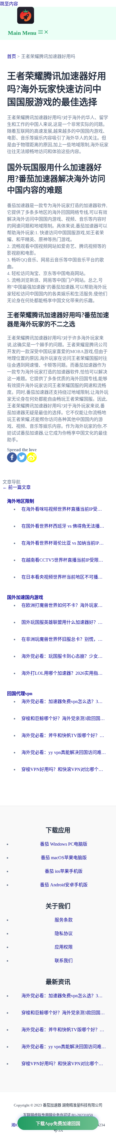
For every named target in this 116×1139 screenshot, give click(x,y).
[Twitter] (22, 457)
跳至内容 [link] (9, 3)
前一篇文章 (17, 487)
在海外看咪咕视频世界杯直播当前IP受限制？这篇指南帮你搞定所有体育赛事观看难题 (63, 509)
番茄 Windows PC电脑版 (63, 844)
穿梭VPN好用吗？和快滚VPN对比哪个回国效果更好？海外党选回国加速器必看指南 (63, 769)
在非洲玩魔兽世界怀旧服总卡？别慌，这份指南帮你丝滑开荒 (63, 639)
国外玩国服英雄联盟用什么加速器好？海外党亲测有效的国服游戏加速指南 (63, 622)
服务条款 (64, 919)
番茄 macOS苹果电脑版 (64, 857)
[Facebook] (12, 457)
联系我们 (64, 960)
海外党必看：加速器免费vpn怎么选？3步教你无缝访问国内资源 (63, 701)
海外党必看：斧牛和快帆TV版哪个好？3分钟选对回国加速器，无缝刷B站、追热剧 (63, 735)
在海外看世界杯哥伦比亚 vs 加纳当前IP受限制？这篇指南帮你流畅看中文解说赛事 (63, 543)
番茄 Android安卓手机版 (64, 884)
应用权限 (64, 947)
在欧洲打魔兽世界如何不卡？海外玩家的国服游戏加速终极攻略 (63, 605)
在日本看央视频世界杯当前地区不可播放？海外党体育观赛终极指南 (63, 577)
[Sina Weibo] (32, 457)
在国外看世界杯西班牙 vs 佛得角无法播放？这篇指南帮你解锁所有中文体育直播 (63, 526)
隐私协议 (64, 933)
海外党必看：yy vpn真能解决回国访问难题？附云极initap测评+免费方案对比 (63, 752)
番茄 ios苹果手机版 (63, 871)
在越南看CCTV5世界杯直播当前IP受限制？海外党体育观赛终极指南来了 (63, 560)
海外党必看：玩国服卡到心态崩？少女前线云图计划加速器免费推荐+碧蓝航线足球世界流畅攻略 (63, 656)
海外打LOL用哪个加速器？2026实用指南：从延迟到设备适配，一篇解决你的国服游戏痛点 (63, 673)
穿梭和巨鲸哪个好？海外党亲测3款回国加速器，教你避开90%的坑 (63, 718)
